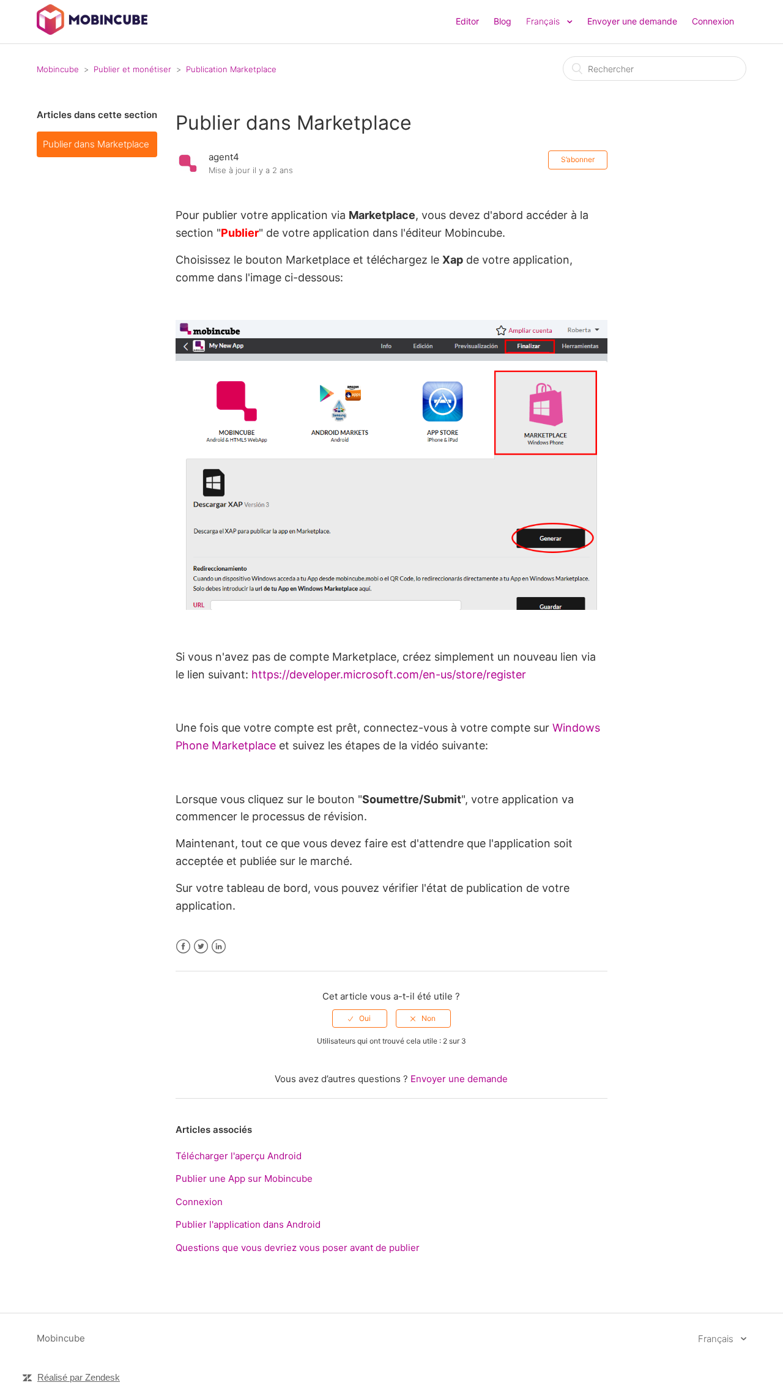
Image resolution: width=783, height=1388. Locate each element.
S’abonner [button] (578, 159)
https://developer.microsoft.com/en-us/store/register (388, 674)
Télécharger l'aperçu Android (239, 1156)
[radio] (359, 1018)
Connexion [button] (713, 21)
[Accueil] (92, 31)
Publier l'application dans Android (248, 1224)
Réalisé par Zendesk (78, 1377)
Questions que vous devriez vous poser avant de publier (298, 1247)
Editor (467, 21)
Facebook (183, 946)
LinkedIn (218, 946)
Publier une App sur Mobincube (244, 1178)
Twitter (201, 946)
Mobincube (58, 69)
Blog (502, 21)
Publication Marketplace (231, 69)
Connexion (199, 1202)
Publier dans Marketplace (96, 144)
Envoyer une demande (632, 21)
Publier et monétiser (132, 69)
